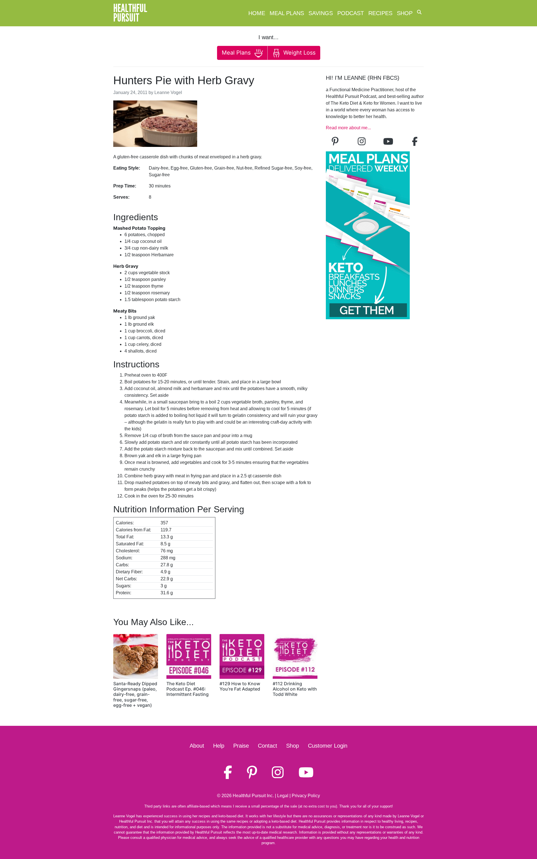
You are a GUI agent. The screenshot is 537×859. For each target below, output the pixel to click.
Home (256, 13)
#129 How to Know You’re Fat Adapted (240, 686)
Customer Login (327, 746)
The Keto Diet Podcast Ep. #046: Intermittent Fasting (187, 689)
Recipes (380, 13)
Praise (241, 746)
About (197, 746)
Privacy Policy (306, 795)
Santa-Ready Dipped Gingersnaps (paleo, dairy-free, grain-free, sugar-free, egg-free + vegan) (135, 694)
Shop (405, 13)
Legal (282, 795)
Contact (267, 746)
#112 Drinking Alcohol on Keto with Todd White (295, 689)
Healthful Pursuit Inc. (253, 795)
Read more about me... (348, 127)
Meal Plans (287, 13)
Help (218, 746)
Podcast (350, 13)
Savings (320, 13)
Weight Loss (298, 52)
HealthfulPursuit (130, 13)
